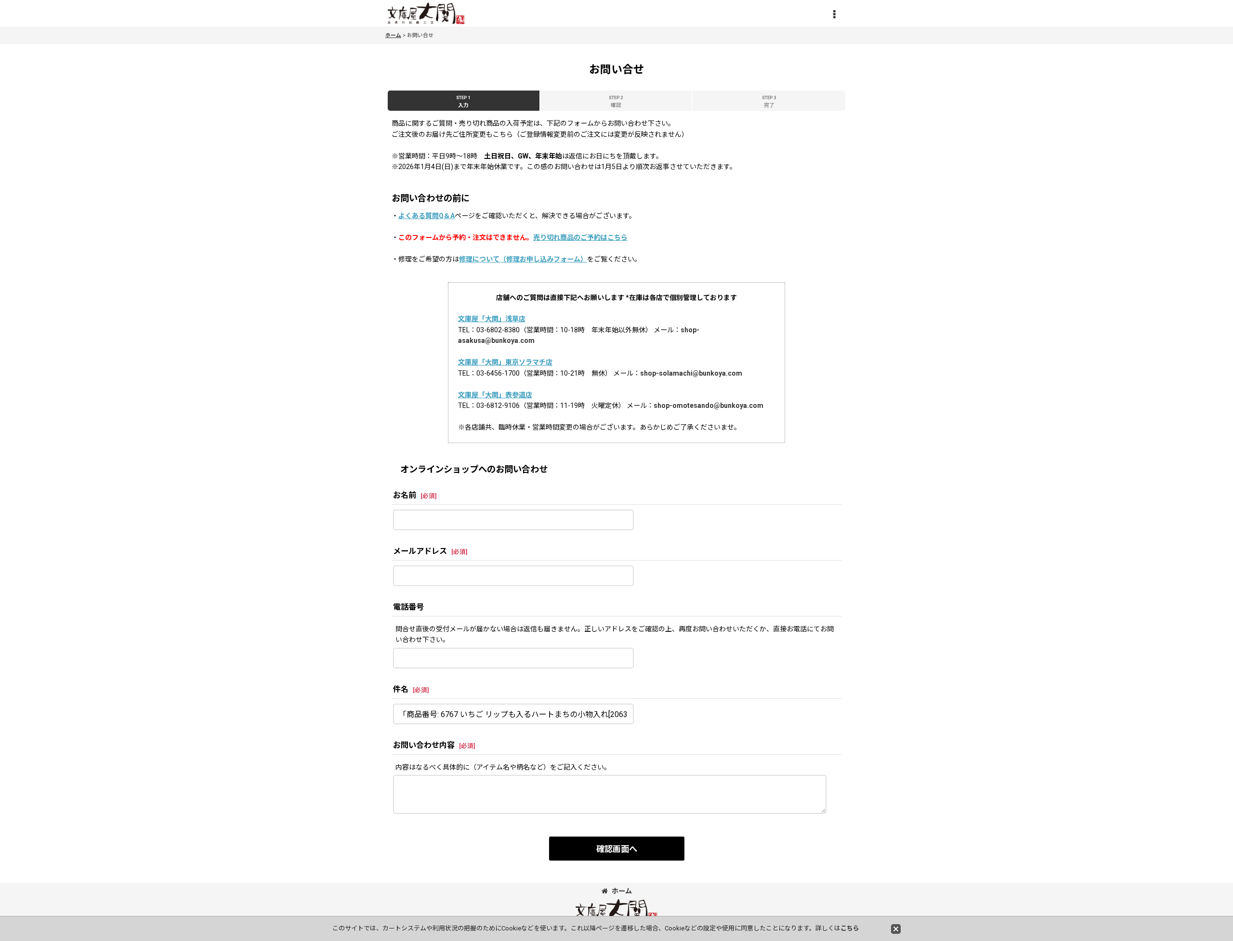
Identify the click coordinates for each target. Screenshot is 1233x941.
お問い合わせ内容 (424, 745)
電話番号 (408, 607)
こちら (849, 928)
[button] (834, 14)
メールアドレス (420, 551)
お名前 (404, 495)
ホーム (622, 891)
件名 (400, 689)
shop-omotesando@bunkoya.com (708, 405)
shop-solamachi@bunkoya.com (691, 373)
